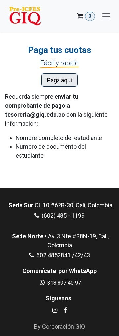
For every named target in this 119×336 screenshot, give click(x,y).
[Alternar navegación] (106, 16)
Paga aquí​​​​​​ (59, 80)
